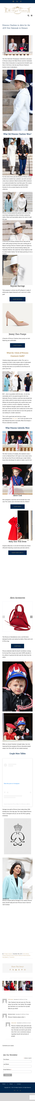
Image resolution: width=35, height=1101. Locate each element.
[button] (3, 617)
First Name (6, 1059)
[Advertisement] (17, 577)
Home (3, 1084)
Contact (19, 1084)
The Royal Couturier (8, 953)
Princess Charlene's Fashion (16, 955)
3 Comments (11, 957)
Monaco (27, 953)
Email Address (7, 1069)
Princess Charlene (6, 955)
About (11, 1084)
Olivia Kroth (10, 999)
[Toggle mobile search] (28, 15)
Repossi (6, 957)
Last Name (6, 1064)
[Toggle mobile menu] (32, 15)
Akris (24, 953)
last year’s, (15, 418)
